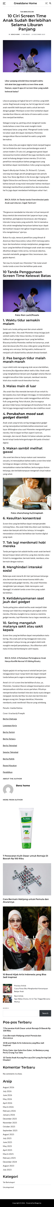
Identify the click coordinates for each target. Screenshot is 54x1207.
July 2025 (7, 1138)
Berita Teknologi (10, 745)
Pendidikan (7, 772)
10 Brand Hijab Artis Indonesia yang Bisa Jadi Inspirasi (23, 1044)
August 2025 (8, 1134)
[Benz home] (8, 789)
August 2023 (8, 1166)
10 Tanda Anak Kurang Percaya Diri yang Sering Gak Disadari (27, 1058)
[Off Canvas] (4, 3)
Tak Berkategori (27, 11)
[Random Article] (46, 3)
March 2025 (8, 1154)
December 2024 (10, 1162)
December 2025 (10, 1118)
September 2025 (10, 1130)
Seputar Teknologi (10, 752)
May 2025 (7, 1146)
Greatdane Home (25, 3)
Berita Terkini (9, 732)
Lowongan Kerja (10, 725)
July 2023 (7, 1169)
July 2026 (7, 1091)
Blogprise (38, 1203)
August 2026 (8, 1087)
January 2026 (9, 1115)
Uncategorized (8, 1187)
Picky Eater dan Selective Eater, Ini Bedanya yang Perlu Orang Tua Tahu (26, 1051)
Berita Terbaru (9, 739)
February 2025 (9, 1158)
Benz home (15, 34)
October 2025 (9, 1126)
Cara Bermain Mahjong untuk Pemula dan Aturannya (22, 1036)
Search (6, 1008)
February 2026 (9, 1111)
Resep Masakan (10, 765)
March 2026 (8, 1107)
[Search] (50, 3)
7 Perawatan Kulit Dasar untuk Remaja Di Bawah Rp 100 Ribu (27, 1029)
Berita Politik (8, 759)
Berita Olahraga (10, 719)
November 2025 (10, 1122)
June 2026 (7, 1095)
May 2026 (7, 1099)
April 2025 (7, 1150)
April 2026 (7, 1103)
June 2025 (7, 1142)
